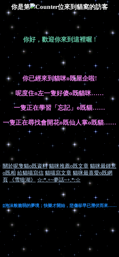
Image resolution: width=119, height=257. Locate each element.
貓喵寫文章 (58, 173)
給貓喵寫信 (30, 173)
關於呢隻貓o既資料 (25, 166)
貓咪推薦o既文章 (69, 166)
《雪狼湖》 (22, 180)
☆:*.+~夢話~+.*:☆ (59, 180)
